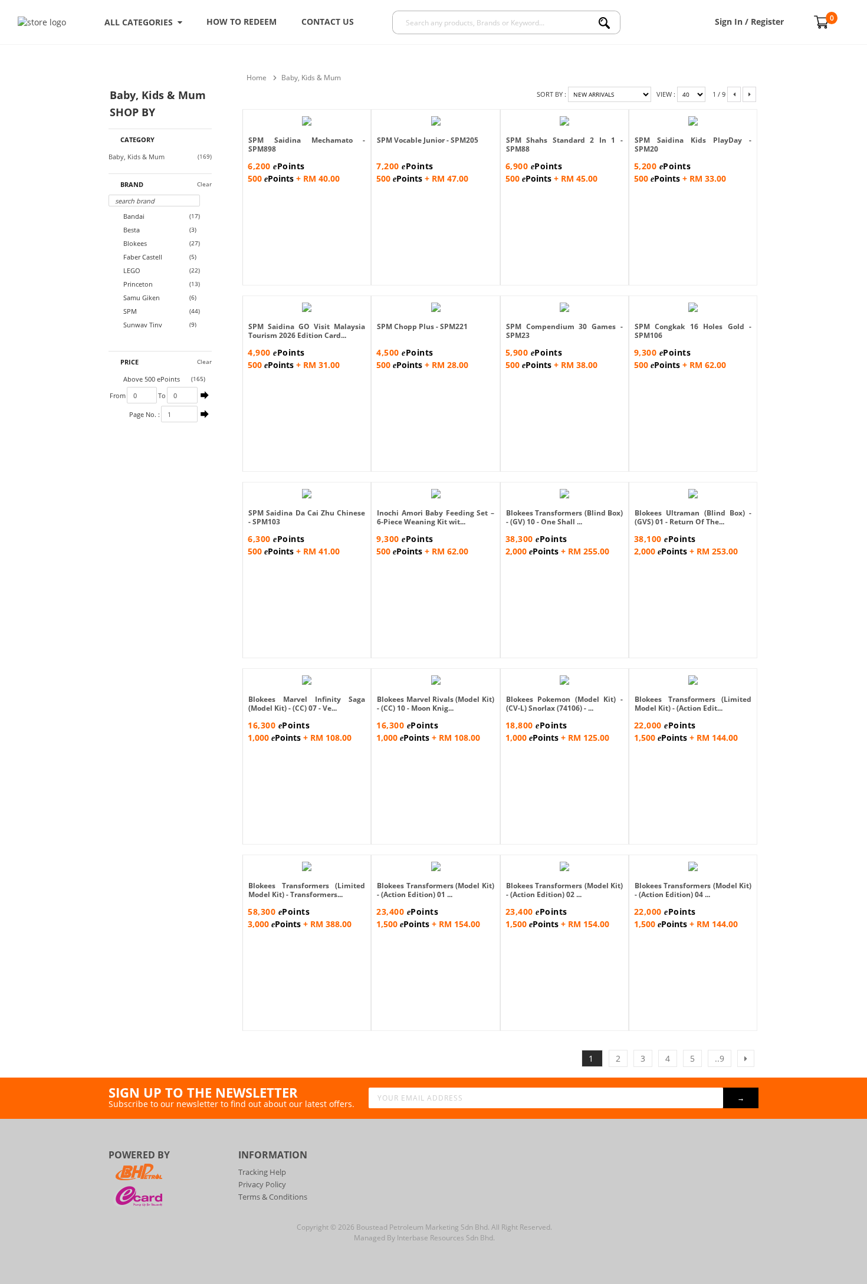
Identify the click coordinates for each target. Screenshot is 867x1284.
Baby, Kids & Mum (137, 157)
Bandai (132, 216)
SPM (129, 311)
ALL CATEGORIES (141, 22)
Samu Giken (140, 297)
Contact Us (327, 21)
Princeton (137, 284)
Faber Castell (141, 256)
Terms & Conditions (272, 1196)
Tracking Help (262, 1172)
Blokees (134, 243)
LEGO (130, 270)
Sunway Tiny (141, 324)
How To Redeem (241, 21)
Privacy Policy (262, 1184)
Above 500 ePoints (150, 379)
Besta (130, 229)
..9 (719, 1058)
